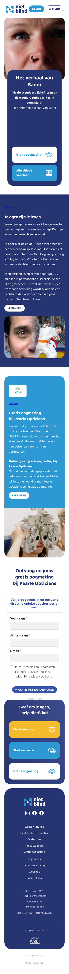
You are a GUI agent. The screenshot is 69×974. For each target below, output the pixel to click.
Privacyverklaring (34, 955)
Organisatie (34, 859)
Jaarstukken (34, 878)
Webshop (34, 872)
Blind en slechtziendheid (35, 833)
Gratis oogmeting (34, 852)
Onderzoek (34, 839)
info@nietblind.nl (34, 907)
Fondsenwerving (34, 865)
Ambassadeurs (34, 846)
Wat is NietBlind (34, 827)
